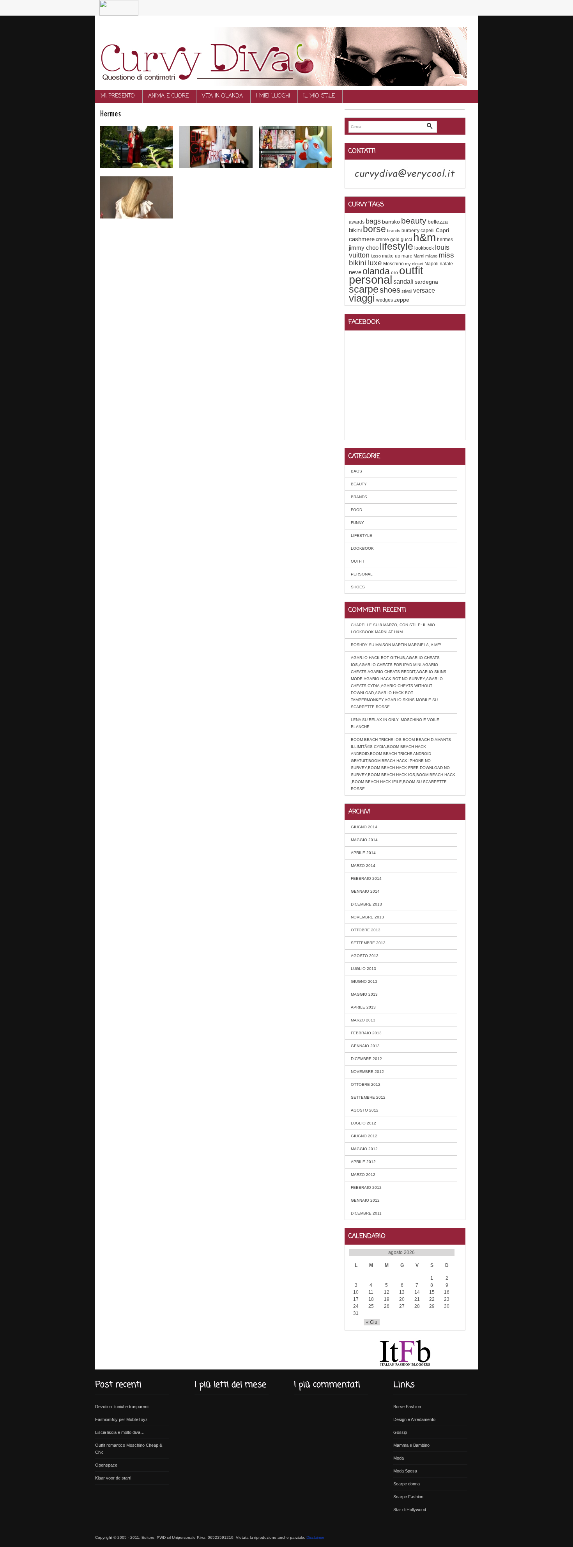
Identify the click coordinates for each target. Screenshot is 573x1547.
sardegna (426, 282)
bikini (355, 230)
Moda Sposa (405, 1471)
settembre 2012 (368, 1097)
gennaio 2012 (365, 1200)
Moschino (393, 263)
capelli (428, 230)
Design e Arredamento (414, 1419)
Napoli (431, 263)
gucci (406, 239)
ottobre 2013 (365, 930)
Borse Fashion (407, 1406)
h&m (424, 237)
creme (382, 239)
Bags (356, 471)
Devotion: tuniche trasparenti (122, 1406)
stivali (406, 291)
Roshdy (359, 645)
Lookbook (362, 548)
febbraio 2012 (366, 1187)
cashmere (362, 239)
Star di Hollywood (409, 1509)
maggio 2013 (364, 994)
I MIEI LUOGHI (273, 96)
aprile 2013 (363, 1007)
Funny (357, 522)
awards (356, 222)
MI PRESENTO (118, 96)
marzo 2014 (363, 865)
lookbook (424, 248)
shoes (390, 290)
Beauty (359, 484)
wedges (384, 300)
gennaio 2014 (365, 891)
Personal (362, 574)
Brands (359, 497)
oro (394, 272)
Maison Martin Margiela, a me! (408, 645)
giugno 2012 (364, 1136)
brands (393, 230)
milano (431, 256)
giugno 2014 (364, 827)
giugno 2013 (364, 981)
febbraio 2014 (366, 878)
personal (370, 279)
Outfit (358, 561)
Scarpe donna (406, 1483)
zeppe (401, 300)
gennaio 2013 (365, 1046)
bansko (391, 221)
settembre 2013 (368, 943)
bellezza (438, 221)
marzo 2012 (363, 1174)
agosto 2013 (364, 956)
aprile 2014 (363, 853)
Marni (419, 256)
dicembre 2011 (366, 1213)
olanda (376, 271)
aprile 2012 (363, 1162)
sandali (403, 281)
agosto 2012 (364, 1110)
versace (424, 290)
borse (374, 229)
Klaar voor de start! (113, 1478)
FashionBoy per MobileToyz (121, 1419)
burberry (410, 230)
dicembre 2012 (366, 1059)
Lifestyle (361, 535)
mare (406, 256)
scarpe (363, 289)
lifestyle (396, 246)
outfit (411, 271)
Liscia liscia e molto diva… (120, 1432)
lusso (376, 256)
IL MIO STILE (319, 96)
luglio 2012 (363, 1123)
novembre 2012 (367, 1071)
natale (446, 263)
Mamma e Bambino (411, 1445)
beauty (413, 220)
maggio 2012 (364, 1149)
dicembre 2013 (366, 904)
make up (391, 256)
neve (355, 272)
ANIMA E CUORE (168, 96)
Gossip (400, 1432)
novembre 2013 (367, 917)
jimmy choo (363, 247)
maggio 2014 (364, 840)
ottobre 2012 (365, 1084)
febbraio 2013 (366, 1033)
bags (373, 221)
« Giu (371, 1322)
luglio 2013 (363, 968)
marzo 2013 (363, 1020)
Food (356, 510)
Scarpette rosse (370, 707)
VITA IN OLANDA (222, 96)
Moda (398, 1458)
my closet (414, 263)
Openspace (106, 1465)
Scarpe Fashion (408, 1496)
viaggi (362, 298)
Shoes (358, 587)
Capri (442, 230)
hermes (445, 239)
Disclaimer (315, 1537)
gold (395, 239)
